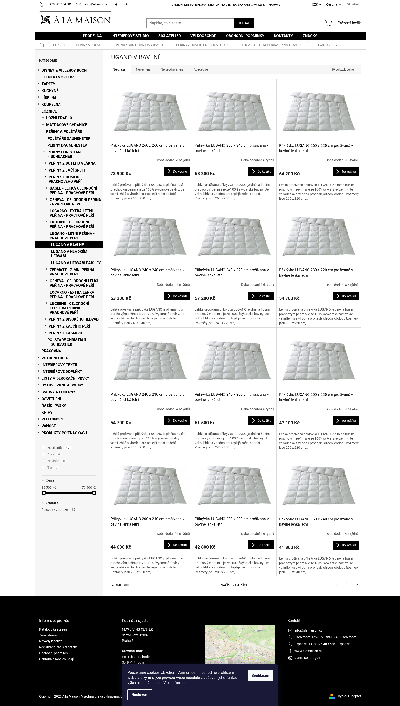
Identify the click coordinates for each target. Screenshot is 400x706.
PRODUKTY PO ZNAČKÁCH (64, 433)
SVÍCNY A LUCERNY (58, 392)
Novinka (56, 461)
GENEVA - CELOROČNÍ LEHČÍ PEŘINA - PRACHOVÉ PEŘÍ (74, 283)
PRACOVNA (51, 351)
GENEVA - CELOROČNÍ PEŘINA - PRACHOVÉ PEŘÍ (75, 202)
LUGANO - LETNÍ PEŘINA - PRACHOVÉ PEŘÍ (72, 235)
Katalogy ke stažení (53, 629)
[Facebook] (116, 4)
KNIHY (47, 412)
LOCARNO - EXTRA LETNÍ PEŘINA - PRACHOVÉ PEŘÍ (72, 213)
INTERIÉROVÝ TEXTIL (60, 365)
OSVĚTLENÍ (51, 399)
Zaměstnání (48, 635)
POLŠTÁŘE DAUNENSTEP (69, 138)
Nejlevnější (143, 69)
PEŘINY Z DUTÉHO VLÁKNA (72, 163)
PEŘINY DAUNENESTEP (67, 145)
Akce (53, 454)
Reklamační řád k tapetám (58, 647)
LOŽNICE (49, 111)
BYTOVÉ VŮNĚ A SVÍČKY (62, 385)
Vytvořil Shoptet (349, 696)
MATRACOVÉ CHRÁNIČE (66, 125)
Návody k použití (51, 641)
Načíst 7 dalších (234, 585)
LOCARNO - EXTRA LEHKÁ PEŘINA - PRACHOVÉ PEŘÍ (72, 294)
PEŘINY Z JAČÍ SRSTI (67, 170)
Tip (52, 467)
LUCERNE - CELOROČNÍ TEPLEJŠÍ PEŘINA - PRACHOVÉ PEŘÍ (69, 308)
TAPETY (48, 84)
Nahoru (122, 585)
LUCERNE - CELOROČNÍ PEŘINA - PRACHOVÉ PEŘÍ (72, 224)
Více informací (175, 683)
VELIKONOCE (53, 419)
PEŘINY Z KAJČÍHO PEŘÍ (69, 326)
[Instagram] (126, 4)
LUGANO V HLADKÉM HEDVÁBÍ (69, 253)
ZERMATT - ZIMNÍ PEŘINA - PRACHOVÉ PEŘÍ (73, 272)
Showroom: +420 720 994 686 (316, 637)
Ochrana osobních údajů (57, 659)
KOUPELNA (51, 104)
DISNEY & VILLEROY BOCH (64, 70)
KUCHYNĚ (50, 90)
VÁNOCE (49, 426)
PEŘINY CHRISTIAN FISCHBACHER (64, 154)
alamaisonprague (307, 658)
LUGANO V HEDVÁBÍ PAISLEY (76, 263)
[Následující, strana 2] (347, 585)
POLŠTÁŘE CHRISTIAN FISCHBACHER (66, 342)
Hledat (244, 23)
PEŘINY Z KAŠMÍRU (65, 333)
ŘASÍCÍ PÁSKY (54, 405)
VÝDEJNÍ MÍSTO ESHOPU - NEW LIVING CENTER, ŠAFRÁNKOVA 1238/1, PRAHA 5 (225, 4)
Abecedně (201, 69)
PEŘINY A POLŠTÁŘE (64, 131)
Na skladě (58, 448)
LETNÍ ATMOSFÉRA (58, 77)
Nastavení (139, 694)
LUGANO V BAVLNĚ (67, 245)
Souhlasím (260, 675)
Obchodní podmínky (53, 653)
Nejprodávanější (172, 69)
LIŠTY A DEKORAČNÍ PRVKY (65, 378)
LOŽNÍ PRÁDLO (59, 118)
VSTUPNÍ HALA (55, 358)
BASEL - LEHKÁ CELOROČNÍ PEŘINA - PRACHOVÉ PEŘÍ (73, 190)
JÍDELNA (49, 97)
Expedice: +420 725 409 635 (314, 644)
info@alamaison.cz (308, 630)
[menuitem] (92, 36)
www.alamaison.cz (308, 651)
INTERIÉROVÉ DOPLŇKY (62, 371)
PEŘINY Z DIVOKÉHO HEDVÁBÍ (74, 319)
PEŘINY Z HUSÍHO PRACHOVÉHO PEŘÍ (65, 179)
